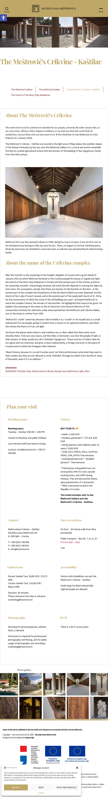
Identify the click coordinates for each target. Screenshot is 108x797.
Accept (16, 787)
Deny (41, 787)
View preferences (66, 787)
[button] (77, 767)
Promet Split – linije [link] (70, 542)
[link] (3, 17)
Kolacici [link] (41, 793)
